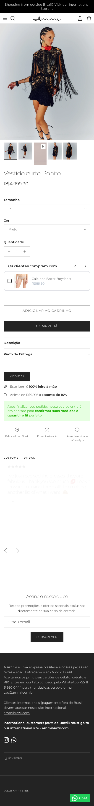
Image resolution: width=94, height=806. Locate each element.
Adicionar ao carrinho (47, 311)
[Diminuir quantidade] (8, 252)
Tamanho (12, 200)
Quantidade (14, 242)
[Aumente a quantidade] (26, 252)
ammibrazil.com (17, 713)
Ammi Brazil (21, 790)
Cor (6, 220)
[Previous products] (75, 266)
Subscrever (47, 637)
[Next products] (85, 266)
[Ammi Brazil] (47, 18)
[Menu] (5, 18)
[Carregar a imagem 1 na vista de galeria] (47, 82)
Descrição (12, 343)
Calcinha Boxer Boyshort (51, 279)
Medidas (17, 376)
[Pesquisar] (15, 18)
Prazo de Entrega (18, 354)
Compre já (47, 326)
